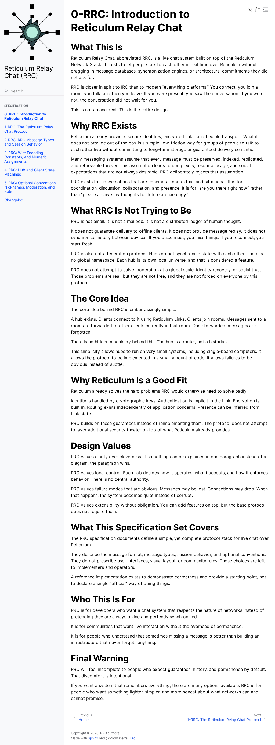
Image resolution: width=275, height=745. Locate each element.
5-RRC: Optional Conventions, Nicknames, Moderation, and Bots (30, 187)
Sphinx (93, 738)
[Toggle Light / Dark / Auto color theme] (257, 9)
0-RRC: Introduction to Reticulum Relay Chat (25, 116)
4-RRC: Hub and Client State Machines (29, 172)
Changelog (13, 200)
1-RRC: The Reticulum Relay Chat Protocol (28, 129)
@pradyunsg (115, 738)
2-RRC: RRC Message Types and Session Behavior (29, 142)
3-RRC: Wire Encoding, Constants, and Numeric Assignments (25, 157)
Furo (131, 738)
